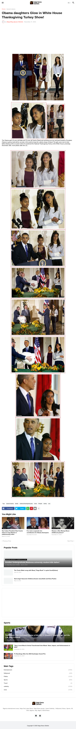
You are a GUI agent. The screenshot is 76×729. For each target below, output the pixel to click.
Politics (38, 676)
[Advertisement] (38, 39)
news (35, 503)
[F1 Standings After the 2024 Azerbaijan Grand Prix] (8, 656)
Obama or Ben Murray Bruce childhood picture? (60, 531)
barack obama (11, 9)
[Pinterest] (31, 508)
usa (49, 503)
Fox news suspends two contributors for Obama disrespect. (38, 531)
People (40, 503)
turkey (45, 503)
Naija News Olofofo (43, 725)
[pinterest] (40, 715)
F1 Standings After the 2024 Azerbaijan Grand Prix (30, 654)
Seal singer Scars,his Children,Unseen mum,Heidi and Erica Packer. (35, 578)
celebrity (38, 686)
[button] (2, 2)
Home (3, 9)
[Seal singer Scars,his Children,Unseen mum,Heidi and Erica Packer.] (8, 581)
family (16, 503)
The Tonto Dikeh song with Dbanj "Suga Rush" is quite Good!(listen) (36, 570)
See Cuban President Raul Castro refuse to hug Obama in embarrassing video (12, 532)
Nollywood (38, 673)
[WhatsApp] (27, 508)
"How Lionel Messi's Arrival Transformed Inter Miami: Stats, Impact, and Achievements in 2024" (42, 646)
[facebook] (36, 715)
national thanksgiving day (26, 503)
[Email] (35, 508)
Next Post (70, 541)
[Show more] (38, 508)
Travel (38, 683)
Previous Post (7, 541)
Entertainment (38, 670)
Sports (38, 680)
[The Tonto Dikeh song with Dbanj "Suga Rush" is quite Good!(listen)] (8, 572)
